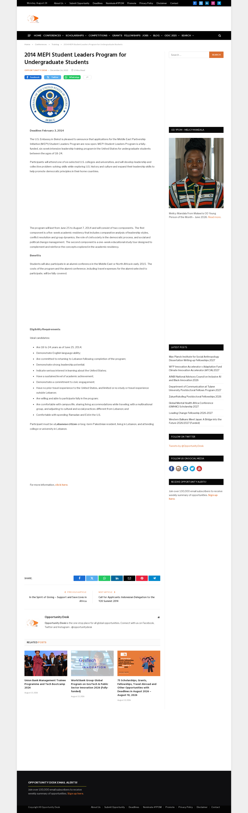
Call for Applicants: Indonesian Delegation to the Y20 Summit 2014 (127, 599)
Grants (117, 35)
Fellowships (132, 35)
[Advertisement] (159, 18)
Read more (214, 217)
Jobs (145, 35)
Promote (131, 3)
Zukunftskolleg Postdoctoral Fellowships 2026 (195, 396)
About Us (58, 3)
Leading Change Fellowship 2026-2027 (191, 412)
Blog (156, 35)
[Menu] (29, 35)
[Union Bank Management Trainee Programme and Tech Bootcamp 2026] (45, 663)
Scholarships (75, 35)
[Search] (219, 35)
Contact (174, 3)
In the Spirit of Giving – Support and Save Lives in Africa (58, 599)
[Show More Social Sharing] (87, 77)
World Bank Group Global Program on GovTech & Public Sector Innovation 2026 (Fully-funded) (89, 686)
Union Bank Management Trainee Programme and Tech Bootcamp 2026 (45, 684)
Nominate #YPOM (115, 3)
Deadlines (98, 3)
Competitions (98, 35)
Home (37, 35)
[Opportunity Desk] (33, 19)
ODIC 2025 (170, 35)
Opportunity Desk (35, 70)
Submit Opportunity (79, 3)
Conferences (52, 35)
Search (186, 35)
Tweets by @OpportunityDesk (186, 445)
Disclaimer (162, 3)
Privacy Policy (146, 3)
